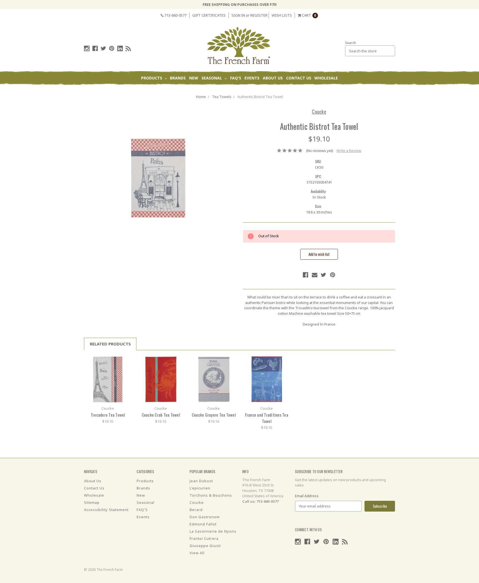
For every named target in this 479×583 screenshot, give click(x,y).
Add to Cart (108, 379)
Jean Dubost (201, 480)
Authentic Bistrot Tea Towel (260, 96)
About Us (273, 78)
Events (251, 78)
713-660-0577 (175, 15)
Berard (196, 509)
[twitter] (103, 48)
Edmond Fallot (203, 524)
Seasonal (212, 78)
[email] (314, 275)
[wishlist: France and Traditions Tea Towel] (284, 370)
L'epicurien (200, 488)
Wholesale (326, 78)
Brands (178, 78)
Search (350, 42)
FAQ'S (235, 78)
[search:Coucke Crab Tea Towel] (178, 361)
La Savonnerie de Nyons (213, 531)
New (193, 78)
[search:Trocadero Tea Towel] (125, 361)
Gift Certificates (209, 15)
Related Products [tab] (110, 344)
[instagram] (87, 48)
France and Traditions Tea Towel (266, 418)
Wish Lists (282, 15)
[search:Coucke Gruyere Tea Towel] (231, 361)
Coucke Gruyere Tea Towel (214, 415)
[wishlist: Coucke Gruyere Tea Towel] (231, 370)
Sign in (238, 15)
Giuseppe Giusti (205, 545)
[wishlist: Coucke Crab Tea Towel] (178, 370)
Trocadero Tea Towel (108, 415)
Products (152, 78)
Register (258, 15)
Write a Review (349, 150)
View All (197, 552)
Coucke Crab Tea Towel (161, 415)
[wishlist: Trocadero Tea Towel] (125, 370)
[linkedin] (120, 48)
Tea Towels (221, 96)
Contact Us (298, 78)
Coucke (197, 502)
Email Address (307, 495)
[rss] (128, 48)
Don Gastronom (205, 516)
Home (201, 96)
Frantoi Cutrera (204, 538)
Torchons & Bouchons (211, 495)
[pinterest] (111, 48)
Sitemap (92, 502)
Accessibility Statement (106, 509)
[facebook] (95, 48)
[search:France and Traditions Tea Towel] (284, 361)
